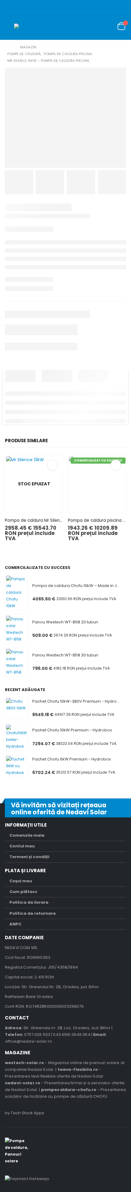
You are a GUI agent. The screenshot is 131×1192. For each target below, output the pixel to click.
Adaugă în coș (115, 465)
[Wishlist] (107, 26)
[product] (16, 592)
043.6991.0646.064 (71, 1034)
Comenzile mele (26, 835)
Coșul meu (20, 881)
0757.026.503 (37, 1034)
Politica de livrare (28, 902)
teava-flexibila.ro (78, 1069)
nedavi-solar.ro (22, 1083)
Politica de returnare (32, 913)
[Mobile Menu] (9, 26)
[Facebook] (122, 6)
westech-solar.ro (24, 1063)
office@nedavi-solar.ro (28, 1041)
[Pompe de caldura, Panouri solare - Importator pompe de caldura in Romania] (26, 26)
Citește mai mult (52, 465)
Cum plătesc (23, 892)
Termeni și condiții (29, 857)
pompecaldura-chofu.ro (69, 1090)
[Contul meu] (93, 26)
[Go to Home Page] (9, 47)
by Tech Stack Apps (24, 1113)
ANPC (15, 924)
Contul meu (22, 846)
